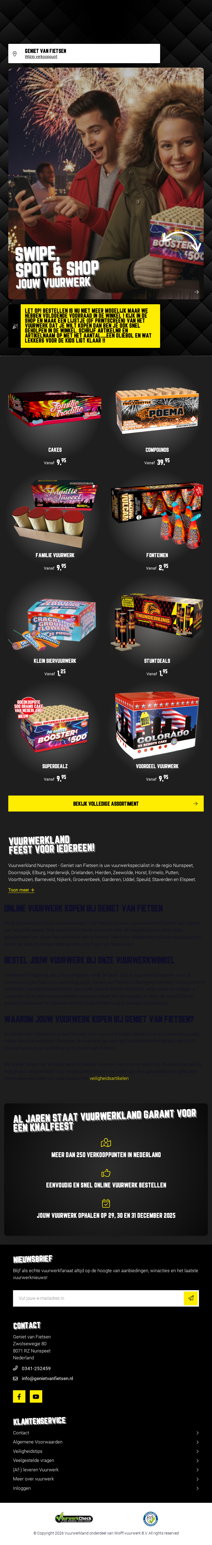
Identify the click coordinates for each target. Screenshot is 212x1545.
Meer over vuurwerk (33, 1479)
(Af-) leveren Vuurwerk (36, 1469)
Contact (21, 1432)
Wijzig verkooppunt (41, 57)
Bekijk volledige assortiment (106, 804)
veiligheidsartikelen (109, 1078)
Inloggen (22, 1488)
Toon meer (18, 890)
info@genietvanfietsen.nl (47, 1378)
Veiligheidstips (28, 1451)
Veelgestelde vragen (33, 1460)
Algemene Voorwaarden (37, 1442)
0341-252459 (36, 1368)
